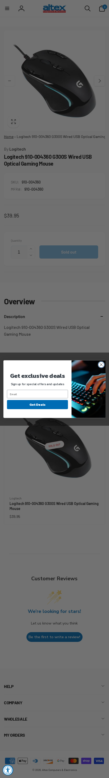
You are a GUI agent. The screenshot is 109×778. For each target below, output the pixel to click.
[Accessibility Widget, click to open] (8, 770)
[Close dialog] (101, 364)
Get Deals (37, 404)
